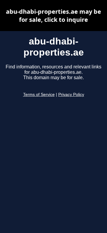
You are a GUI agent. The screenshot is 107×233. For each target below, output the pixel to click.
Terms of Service (39, 94)
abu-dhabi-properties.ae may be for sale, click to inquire (53, 15)
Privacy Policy (71, 94)
